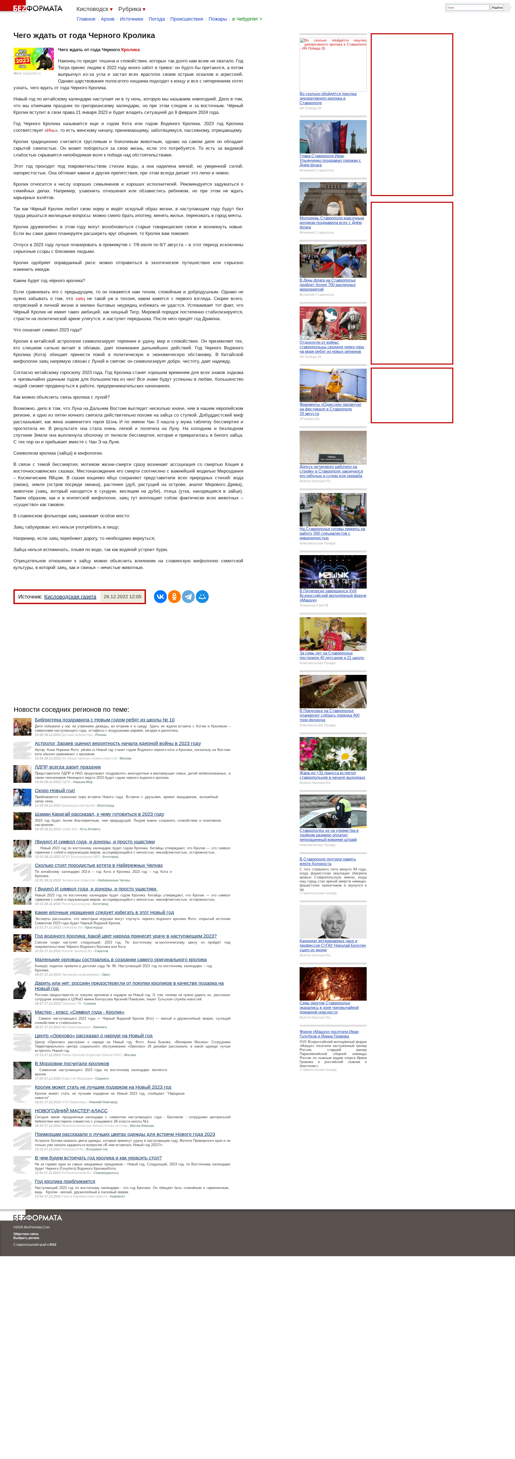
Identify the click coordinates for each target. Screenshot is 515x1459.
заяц (80, 298)
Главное (86, 19)
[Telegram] (188, 596)
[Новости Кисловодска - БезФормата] (32, 6)
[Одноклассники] (174, 596)
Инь (51, 130)
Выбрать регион (26, 1238)
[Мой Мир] (202, 596)
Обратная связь (26, 1234)
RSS (53, 1245)
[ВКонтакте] (160, 596)
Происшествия (186, 19)
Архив (108, 19)
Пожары (218, 19)
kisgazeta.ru (32, 73)
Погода (157, 19)
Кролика (130, 49)
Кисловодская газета (70, 597)
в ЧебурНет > (247, 19)
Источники (131, 19)
